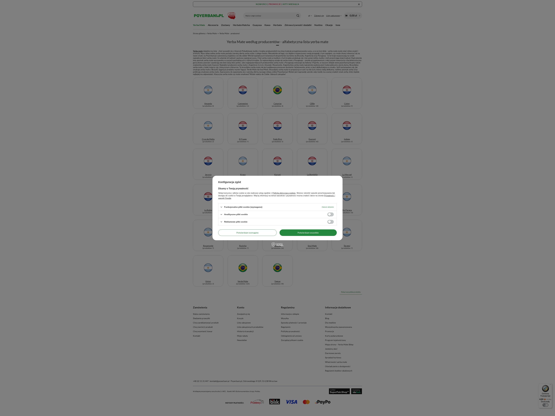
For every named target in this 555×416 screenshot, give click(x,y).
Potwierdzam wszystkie (308, 232)
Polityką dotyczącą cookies (284, 193)
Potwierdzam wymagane (247, 232)
